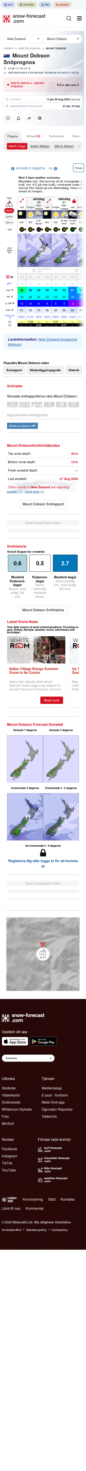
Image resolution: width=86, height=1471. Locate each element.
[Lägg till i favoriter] (8, 118)
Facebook (9, 1148)
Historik (74, 370)
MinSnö (8, 1123)
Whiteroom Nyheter (17, 1109)
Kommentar (35, 1208)
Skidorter (9, 1088)
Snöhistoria (56, 136)
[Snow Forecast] (23, 18)
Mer (9, 252)
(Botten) (64, 146)
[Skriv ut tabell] (39, 118)
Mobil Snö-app (53, 1102)
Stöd (51, 1199)
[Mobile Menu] (79, 18)
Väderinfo (49, 1116)
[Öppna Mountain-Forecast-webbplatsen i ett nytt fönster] (27, 5)
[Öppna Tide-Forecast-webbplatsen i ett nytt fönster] (45, 5)
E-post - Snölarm (55, 1095)
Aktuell (31, 136)
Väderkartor (11, 1095)
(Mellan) (40, 146)
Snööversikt (11, 1102)
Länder (8, 48)
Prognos (12, 136)
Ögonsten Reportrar (57, 1109)
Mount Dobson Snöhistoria (43, 609)
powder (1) (14, 491)
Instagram (9, 1155)
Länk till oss (11, 1208)
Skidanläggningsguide (45, 370)
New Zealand (30, 48)
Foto (5, 1116)
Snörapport (14, 370)
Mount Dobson (56, 48)
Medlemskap (52, 1088)
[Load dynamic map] (43, 954)
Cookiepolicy (60, 1230)
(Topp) (17, 146)
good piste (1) (34, 491)
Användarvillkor (11, 1230)
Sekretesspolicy (36, 1230)
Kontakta (68, 1199)
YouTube (9, 1170)
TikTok (7, 1162)
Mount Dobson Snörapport (43, 503)
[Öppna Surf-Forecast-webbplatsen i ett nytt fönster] (8, 5)
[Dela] (29, 118)
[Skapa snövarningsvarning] (18, 118)
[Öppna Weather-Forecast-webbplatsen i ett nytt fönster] (62, 5)
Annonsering (33, 1199)
